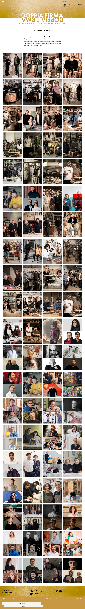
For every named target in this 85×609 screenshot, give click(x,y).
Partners (7, 592)
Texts (31, 595)
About (5, 590)
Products (33, 590)
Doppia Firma (43, 19)
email (60, 592)
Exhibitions (34, 593)
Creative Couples (36, 592)
